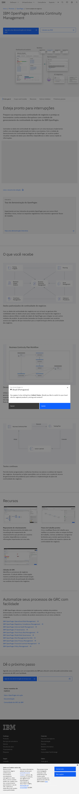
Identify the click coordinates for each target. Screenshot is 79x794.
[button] (77, 765)
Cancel (12, 406)
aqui (46, 781)
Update (43, 406)
